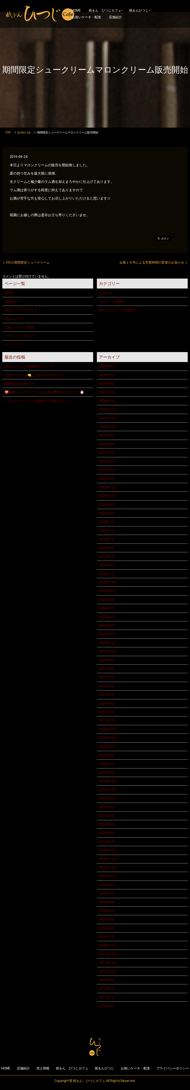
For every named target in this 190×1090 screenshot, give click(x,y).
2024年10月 (108, 496)
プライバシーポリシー (21, 336)
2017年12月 (108, 954)
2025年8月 (107, 444)
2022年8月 (107, 600)
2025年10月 (108, 427)
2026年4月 (107, 383)
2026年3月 (107, 392)
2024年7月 (107, 522)
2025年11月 (108, 418)
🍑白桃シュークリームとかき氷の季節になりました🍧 (44, 392)
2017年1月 (107, 997)
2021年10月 (108, 651)
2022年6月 (107, 617)
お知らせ (23, 132)
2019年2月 (107, 842)
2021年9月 (107, 660)
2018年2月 (107, 937)
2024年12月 (108, 487)
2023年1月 (107, 574)
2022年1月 (107, 643)
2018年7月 (107, 893)
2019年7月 (107, 816)
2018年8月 (107, 885)
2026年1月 (107, 401)
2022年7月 (107, 608)
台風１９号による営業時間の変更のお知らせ (151, 262)
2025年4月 (107, 461)
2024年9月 (107, 505)
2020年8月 (107, 755)
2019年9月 (107, 798)
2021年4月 (107, 703)
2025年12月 (108, 409)
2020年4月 (107, 772)
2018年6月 (107, 902)
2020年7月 (107, 764)
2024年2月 (107, 530)
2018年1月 (107, 945)
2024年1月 (107, 539)
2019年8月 (107, 807)
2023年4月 (107, 565)
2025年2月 (107, 478)
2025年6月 (107, 452)
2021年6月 (107, 686)
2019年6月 (107, 824)
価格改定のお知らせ (19, 383)
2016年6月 (107, 1006)
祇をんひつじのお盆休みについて (29, 366)
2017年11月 (108, 962)
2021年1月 (107, 720)
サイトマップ (14, 345)
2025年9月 (107, 435)
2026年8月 (107, 366)
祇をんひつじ (139, 10)
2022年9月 (107, 591)
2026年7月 (107, 375)
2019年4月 (107, 833)
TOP (8, 132)
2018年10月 (108, 867)
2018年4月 (107, 919)
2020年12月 (108, 729)
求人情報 (42, 1068)
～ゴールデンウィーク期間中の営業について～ (39, 401)
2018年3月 (107, 928)
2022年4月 (107, 625)
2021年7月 (107, 677)
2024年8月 (107, 513)
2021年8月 (107, 669)
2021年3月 (107, 712)
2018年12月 (108, 850)
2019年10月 (108, 790)
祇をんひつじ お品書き (117, 310)
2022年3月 (107, 634)
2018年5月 (107, 911)
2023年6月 (107, 556)
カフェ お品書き (112, 301)
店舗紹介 (115, 17)
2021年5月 (107, 695)
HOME (76, 10)
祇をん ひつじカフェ (105, 10)
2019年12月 (108, 781)
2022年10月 (108, 582)
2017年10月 (108, 971)
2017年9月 (107, 980)
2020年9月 (107, 747)
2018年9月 (107, 876)
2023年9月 (107, 548)
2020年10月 (108, 738)
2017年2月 (107, 988)
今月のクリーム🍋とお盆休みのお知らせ (34, 375)
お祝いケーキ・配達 (86, 17)
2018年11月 (108, 859)
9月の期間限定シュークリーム (28, 262)
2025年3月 (107, 470)
